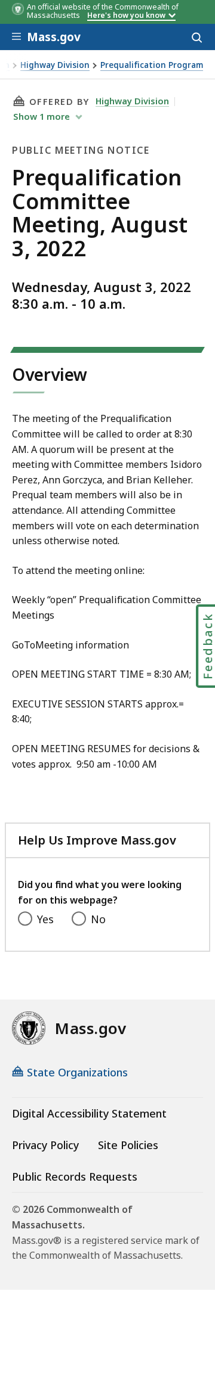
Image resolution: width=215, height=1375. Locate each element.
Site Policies (128, 1145)
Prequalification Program (151, 65)
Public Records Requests (74, 1176)
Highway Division (55, 65)
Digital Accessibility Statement (89, 1113)
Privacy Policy (45, 1145)
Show (41, 116)
